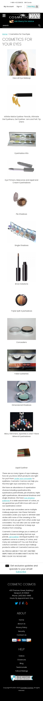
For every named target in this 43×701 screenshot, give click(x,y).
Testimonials (21, 667)
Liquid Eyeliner (21, 467)
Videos (21, 656)
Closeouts (21, 659)
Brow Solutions (21, 284)
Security (21, 631)
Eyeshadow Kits (21, 153)
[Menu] (4, 16)
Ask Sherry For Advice (24, 21)
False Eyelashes (21, 373)
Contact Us (21, 635)
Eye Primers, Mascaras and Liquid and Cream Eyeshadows (21, 181)
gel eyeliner (14, 537)
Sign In (19, 6)
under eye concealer (23, 478)
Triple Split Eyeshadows (21, 311)
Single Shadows (21, 245)
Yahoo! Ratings (21, 671)
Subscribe (21, 571)
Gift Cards (28, 2)
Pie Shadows (21, 214)
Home (4, 34)
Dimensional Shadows (21, 405)
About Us (21, 623)
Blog (21, 663)
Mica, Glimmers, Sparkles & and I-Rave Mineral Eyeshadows (21, 435)
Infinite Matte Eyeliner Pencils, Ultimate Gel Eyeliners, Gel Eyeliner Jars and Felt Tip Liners (21, 119)
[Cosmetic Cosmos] (25, 16)
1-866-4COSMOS (16, 2)
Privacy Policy (21, 627)
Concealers (21, 342)
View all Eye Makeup (21, 78)
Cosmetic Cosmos (26, 688)
